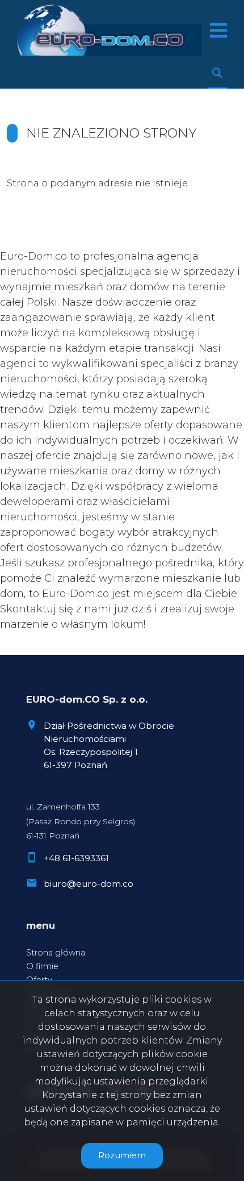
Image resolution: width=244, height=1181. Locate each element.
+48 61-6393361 (76, 858)
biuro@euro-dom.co (88, 883)
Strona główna (55, 953)
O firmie (42, 966)
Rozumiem (122, 1155)
